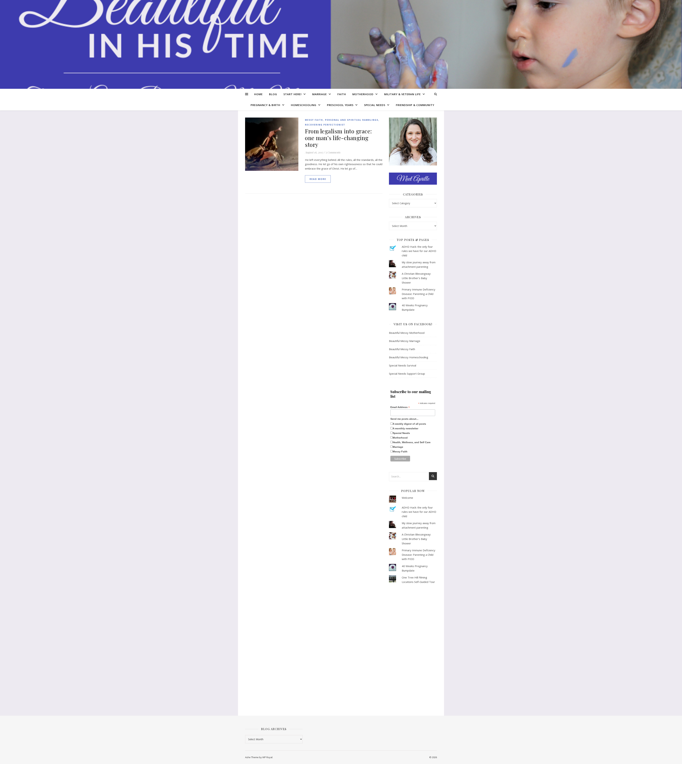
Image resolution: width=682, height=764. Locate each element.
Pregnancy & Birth (265, 105)
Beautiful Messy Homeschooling (408, 357)
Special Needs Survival (402, 365)
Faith (341, 94)
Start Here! (292, 94)
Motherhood (363, 94)
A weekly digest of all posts (409, 423)
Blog (273, 94)
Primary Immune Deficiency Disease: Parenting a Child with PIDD (418, 294)
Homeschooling (303, 105)
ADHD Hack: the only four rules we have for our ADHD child (419, 251)
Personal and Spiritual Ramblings (351, 119)
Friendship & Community (415, 105)
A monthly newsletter (405, 428)
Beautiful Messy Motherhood (406, 333)
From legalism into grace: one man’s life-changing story (338, 137)
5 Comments (333, 152)
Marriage (319, 94)
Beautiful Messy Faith (402, 349)
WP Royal (267, 757)
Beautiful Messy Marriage (404, 341)
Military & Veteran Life (402, 94)
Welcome (407, 497)
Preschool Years (340, 105)
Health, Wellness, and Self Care (412, 442)
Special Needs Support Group (407, 373)
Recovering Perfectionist (325, 124)
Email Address (400, 407)
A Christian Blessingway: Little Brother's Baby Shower (416, 278)
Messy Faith (314, 119)
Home (258, 94)
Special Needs (374, 105)
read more (318, 179)
